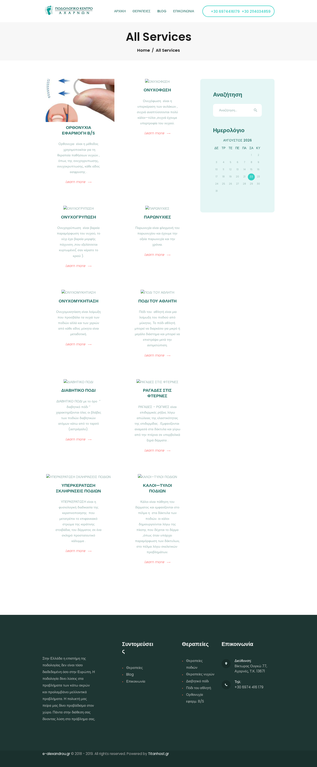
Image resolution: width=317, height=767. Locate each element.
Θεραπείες (134, 667)
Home (143, 50)
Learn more (75, 182)
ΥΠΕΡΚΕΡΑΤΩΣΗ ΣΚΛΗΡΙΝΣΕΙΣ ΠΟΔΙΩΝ (78, 488)
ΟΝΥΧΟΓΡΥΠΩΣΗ (78, 217)
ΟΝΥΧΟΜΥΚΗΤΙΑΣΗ (78, 301)
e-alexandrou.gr (56, 753)
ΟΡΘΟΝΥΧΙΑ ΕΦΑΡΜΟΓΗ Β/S (78, 130)
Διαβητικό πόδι (197, 681)
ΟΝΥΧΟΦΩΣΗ (157, 90)
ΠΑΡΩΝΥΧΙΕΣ (157, 217)
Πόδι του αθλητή (198, 687)
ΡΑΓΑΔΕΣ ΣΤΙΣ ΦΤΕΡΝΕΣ (157, 393)
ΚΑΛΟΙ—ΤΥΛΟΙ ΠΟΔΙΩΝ (157, 488)
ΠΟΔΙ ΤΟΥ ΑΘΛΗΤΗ (157, 301)
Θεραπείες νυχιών (200, 674)
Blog (130, 674)
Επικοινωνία (135, 681)
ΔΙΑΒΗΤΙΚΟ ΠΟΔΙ (78, 390)
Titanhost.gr (158, 753)
